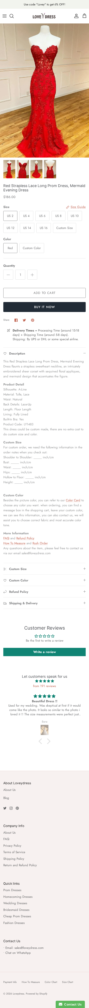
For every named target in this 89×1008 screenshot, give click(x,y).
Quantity (9, 266)
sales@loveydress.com (29, 948)
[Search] (13, 16)
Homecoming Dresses (17, 896)
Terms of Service (14, 852)
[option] (44, 90)
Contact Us (72, 1004)
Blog (6, 798)
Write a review (44, 652)
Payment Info (10, 982)
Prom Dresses (12, 890)
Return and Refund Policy (20, 865)
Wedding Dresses (15, 903)
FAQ (6, 538)
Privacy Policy (12, 845)
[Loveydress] (44, 16)
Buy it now (44, 307)
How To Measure (14, 543)
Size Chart (67, 982)
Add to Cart (44, 293)
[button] (41, 741)
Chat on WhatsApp (18, 953)
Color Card (73, 500)
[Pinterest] (17, 808)
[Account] (75, 16)
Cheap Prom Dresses (17, 916)
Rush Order (40, 543)
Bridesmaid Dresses (16, 910)
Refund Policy (25, 538)
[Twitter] (4, 808)
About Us (9, 790)
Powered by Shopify (36, 994)
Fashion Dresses (14, 923)
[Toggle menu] (4, 16)
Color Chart (51, 982)
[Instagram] (11, 808)
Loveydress (18, 994)
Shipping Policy (13, 858)
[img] (44, 681)
